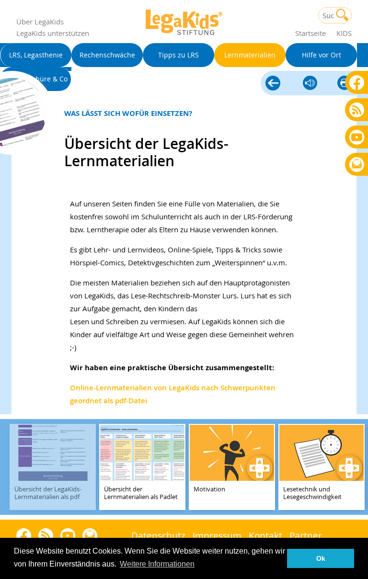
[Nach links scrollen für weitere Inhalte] (9, 467)
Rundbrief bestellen (356, 165)
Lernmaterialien (272, 82)
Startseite (310, 33)
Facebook (356, 82)
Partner (305, 535)
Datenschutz (158, 535)
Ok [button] (320, 558)
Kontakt (265, 535)
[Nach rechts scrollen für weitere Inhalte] (358, 467)
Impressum (217, 535)
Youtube (356, 137)
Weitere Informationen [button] (157, 564)
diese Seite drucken (344, 83)
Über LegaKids (40, 21)
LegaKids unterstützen (52, 33)
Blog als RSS (356, 110)
